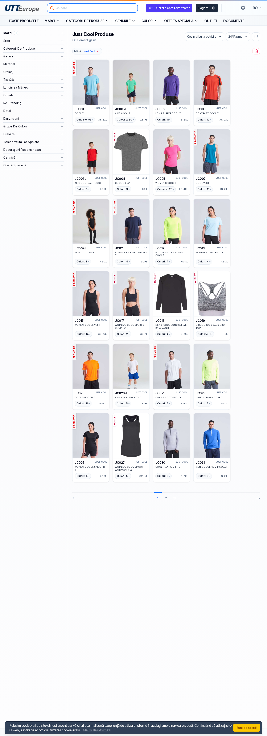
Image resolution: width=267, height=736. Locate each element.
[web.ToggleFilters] (256, 36)
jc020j (121, 393)
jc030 (160, 462)
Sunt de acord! (247, 727)
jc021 (159, 393)
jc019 (200, 320)
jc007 (201, 178)
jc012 (159, 248)
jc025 (79, 462)
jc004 (120, 178)
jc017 (119, 320)
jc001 (79, 109)
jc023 (200, 393)
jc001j (120, 109)
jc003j (80, 178)
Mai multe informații (96, 730)
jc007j (80, 248)
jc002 (160, 109)
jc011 (119, 248)
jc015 (79, 320)
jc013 (200, 248)
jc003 (201, 109)
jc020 (80, 393)
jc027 (120, 462)
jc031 (200, 462)
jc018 (160, 320)
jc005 (160, 178)
